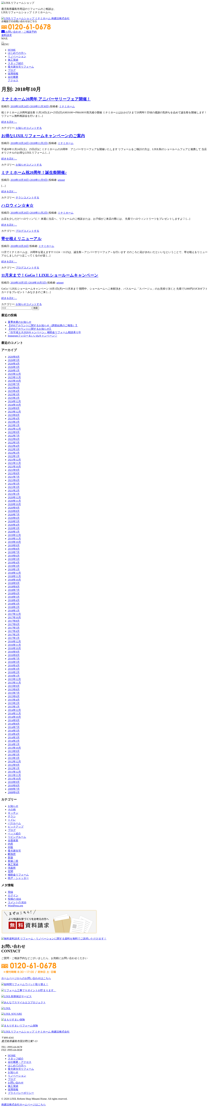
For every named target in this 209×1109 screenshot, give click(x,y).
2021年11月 (14, 463)
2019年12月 (14, 535)
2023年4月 (14, 418)
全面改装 (13, 840)
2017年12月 (14, 614)
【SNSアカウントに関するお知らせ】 (30, 328)
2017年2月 (14, 634)
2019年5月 (14, 559)
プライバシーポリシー (21, 1093)
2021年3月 (14, 487)
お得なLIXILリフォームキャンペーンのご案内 (43, 136)
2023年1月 (14, 425)
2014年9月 (14, 720)
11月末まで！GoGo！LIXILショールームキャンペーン (49, 275)
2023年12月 (14, 411)
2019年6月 (14, 555)
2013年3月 (14, 758)
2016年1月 (14, 675)
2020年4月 (14, 524)
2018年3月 (14, 603)
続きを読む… (9, 122)
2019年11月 (14, 538)
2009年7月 (14, 789)
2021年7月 (14, 476)
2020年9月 (14, 507)
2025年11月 (14, 377)
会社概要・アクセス (19, 1062)
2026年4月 (14, 363)
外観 (10, 847)
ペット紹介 (14, 833)
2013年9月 (14, 751)
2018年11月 (14, 576)
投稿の (14, 898)
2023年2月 (14, 422)
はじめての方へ (17, 53)
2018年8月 (14, 586)
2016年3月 (14, 669)
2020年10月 (14, 504)
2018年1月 (14, 610)
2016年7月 (14, 658)
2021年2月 (14, 490)
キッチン (13, 813)
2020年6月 (14, 518)
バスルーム (14, 823)
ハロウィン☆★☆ (17, 205)
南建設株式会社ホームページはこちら (23, 1104)
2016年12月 (14, 641)
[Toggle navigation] (2, 42)
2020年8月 (14, 511)
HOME (12, 50)
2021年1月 (14, 494)
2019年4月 (14, 562)
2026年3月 (14, 367)
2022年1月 (14, 456)
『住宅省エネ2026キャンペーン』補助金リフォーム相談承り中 (44, 332)
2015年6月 (14, 696)
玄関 (10, 871)
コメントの (17, 902)
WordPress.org (15, 905)
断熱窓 (12, 854)
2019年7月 (14, 552)
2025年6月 (14, 387)
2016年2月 (14, 672)
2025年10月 (14, 380)
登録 (10, 892)
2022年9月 (14, 432)
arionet (61, 180)
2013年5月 (14, 754)
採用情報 (13, 73)
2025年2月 (14, 398)
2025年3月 (14, 394)
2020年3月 (14, 528)
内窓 (10, 843)
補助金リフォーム (18, 874)
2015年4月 (14, 699)
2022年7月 (14, 435)
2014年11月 (14, 713)
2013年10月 (14, 747)
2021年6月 (14, 480)
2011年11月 (14, 775)
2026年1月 (14, 370)
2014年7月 (14, 727)
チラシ (20, 197)
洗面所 (12, 867)
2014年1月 (14, 744)
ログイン (13, 895)
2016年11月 (14, 645)
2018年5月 (14, 596)
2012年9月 (14, 765)
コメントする (34, 128)
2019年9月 (14, 545)
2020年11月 (14, 500)
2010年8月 (14, 785)
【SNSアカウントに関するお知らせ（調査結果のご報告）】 (43, 325)
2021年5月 (14, 483)
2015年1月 (14, 706)
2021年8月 (14, 473)
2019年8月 (14, 548)
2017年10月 (14, 617)
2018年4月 (14, 600)
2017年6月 (14, 624)
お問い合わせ (16, 1082)
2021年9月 (14, 470)
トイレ (12, 819)
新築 (10, 857)
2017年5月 (14, 627)
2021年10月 (14, 466)
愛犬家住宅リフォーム (21, 66)
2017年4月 (14, 631)
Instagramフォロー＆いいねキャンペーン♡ (32, 335)
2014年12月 (14, 710)
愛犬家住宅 (14, 850)
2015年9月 (14, 686)
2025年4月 (14, 391)
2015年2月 (14, 703)
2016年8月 (14, 655)
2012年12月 (14, 761)
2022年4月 (14, 446)
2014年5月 (14, 730)
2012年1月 (14, 768)
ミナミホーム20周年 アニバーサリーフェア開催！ (46, 99)
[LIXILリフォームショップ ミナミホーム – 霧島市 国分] (35, 18)
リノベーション (17, 56)
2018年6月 (14, 593)
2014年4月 (14, 734)
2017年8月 (14, 621)
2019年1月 (14, 569)
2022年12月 (14, 428)
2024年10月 (14, 404)
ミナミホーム (67, 106)
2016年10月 (14, 648)
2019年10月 (14, 542)
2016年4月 (14, 665)
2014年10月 (14, 717)
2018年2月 (14, 607)
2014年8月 (14, 723)
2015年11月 (14, 682)
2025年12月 (14, 374)
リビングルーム (17, 837)
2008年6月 (14, 792)
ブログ (12, 70)
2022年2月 (14, 452)
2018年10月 (14, 579)
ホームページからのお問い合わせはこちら (26, 978)
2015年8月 (14, 689)
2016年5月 (14, 662)
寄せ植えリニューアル (21, 238)
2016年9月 (14, 651)
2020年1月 (14, 531)
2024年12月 (14, 401)
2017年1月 (14, 638)
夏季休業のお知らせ (19, 322)
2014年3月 (14, 737)
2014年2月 (14, 741)
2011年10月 (14, 778)
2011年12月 (14, 771)
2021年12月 (14, 459)
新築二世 (13, 861)
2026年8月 (14, 356)
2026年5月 (14, 360)
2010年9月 (14, 782)
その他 (12, 809)
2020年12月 (14, 497)
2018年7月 (14, 590)
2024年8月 (14, 408)
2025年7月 (14, 384)
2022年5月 (14, 442)
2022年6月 (14, 439)
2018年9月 (14, 583)
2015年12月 (14, 679)
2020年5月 (14, 521)
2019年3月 (14, 566)
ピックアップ (16, 826)
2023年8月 (14, 415)
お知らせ (21, 128)
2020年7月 (14, 514)
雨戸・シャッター (18, 878)
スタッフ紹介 (16, 63)
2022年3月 (14, 449)
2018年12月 (14, 572)
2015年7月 (14, 693)
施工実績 (13, 59)
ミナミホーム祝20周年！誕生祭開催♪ (34, 172)
